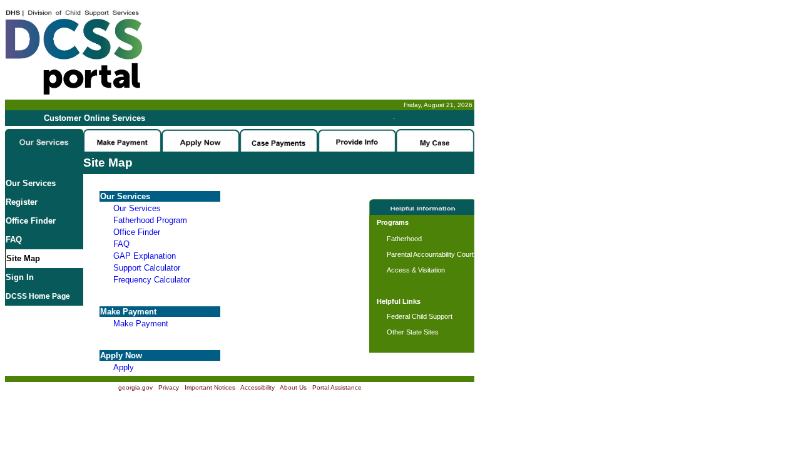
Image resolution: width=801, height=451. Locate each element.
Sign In (20, 277)
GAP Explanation (144, 256)
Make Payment (140, 323)
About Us (293, 387)
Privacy (168, 387)
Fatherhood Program (150, 220)
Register (22, 202)
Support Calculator (146, 267)
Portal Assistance (337, 387)
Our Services (31, 183)
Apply (123, 367)
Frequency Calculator (151, 279)
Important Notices (210, 387)
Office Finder (31, 221)
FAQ (14, 239)
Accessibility (257, 387)
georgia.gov (135, 387)
